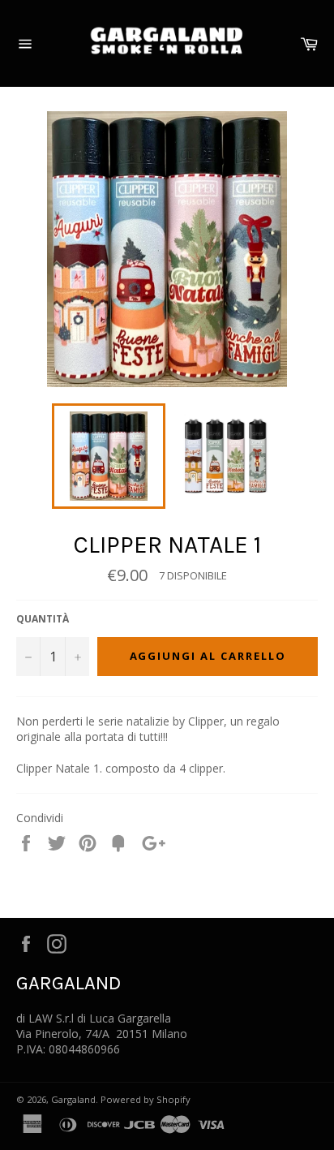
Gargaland (73, 1099)
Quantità (42, 619)
